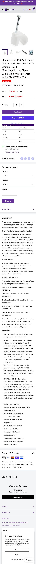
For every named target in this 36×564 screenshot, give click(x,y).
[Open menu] (2, 9)
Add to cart (18, 112)
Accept (17, 550)
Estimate (8, 201)
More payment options (18, 123)
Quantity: (5, 105)
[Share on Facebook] (21, 158)
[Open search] (24, 9)
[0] (33, 9)
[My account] (27, 9)
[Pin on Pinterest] (25, 158)
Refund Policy (6, 209)
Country (4, 171)
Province (5, 180)
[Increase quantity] (22, 105)
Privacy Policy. (17, 545)
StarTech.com (6, 85)
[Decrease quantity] (11, 105)
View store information (12, 152)
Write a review (18, 497)
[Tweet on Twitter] (29, 158)
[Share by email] (32, 158)
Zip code (4, 189)
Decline (17, 555)
